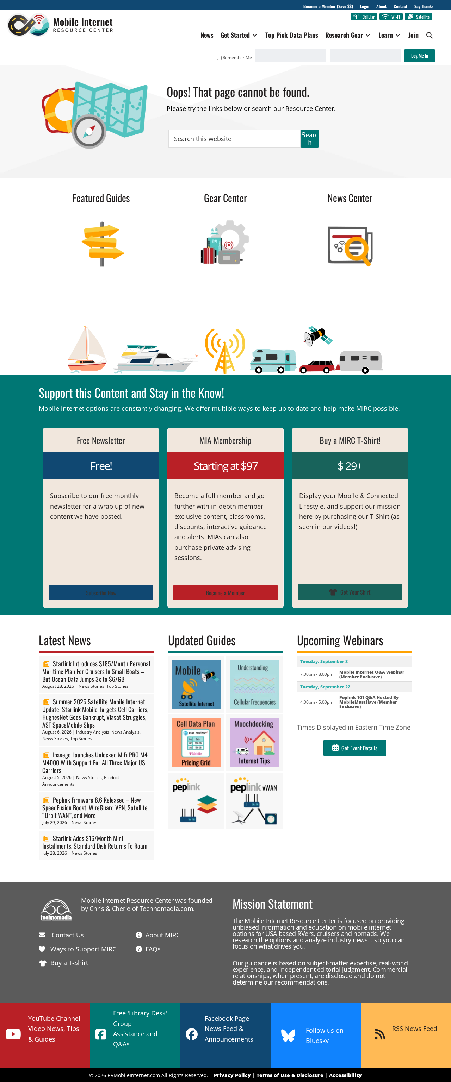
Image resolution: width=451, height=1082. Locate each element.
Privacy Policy (232, 1075)
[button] (429, 35)
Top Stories (117, 686)
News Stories (91, 686)
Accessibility (345, 1075)
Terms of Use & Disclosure (290, 1075)
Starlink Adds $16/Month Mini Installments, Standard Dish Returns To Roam (94, 841)
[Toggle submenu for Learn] (398, 35)
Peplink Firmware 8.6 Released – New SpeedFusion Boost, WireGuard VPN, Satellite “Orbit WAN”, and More (95, 807)
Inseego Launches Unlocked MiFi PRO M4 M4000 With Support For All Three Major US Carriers (95, 762)
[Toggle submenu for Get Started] (255, 35)
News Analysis (125, 732)
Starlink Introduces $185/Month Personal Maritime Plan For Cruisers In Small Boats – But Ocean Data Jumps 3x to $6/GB (96, 671)
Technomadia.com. (167, 908)
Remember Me (237, 58)
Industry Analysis (92, 732)
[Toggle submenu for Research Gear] (368, 35)
